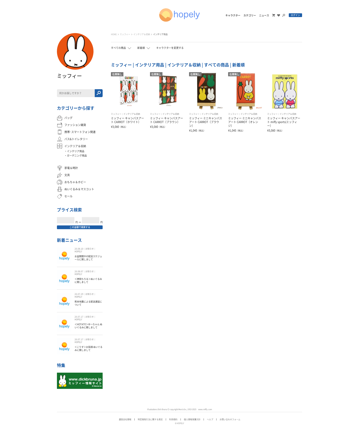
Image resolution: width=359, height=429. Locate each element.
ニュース (264, 15)
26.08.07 (79, 271)
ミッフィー (125, 34)
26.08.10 (79, 249)
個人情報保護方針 (192, 419)
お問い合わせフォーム (230, 419)
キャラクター (232, 15)
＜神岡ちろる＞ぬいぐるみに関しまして (88, 280)
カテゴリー (249, 15)
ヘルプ (210, 419)
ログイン (295, 15)
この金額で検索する (80, 227)
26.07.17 (79, 317)
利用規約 (173, 419)
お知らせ (89, 249)
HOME (114, 34)
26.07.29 (79, 294)
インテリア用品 (160, 34)
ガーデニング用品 (77, 155)
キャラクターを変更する (170, 48)
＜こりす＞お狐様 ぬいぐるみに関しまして (88, 348)
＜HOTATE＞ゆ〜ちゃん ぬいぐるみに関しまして (88, 325)
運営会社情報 (125, 419)
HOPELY (78, 251)
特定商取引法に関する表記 (150, 419)
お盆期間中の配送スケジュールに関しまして (88, 257)
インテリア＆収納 (141, 34)
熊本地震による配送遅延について (88, 303)
